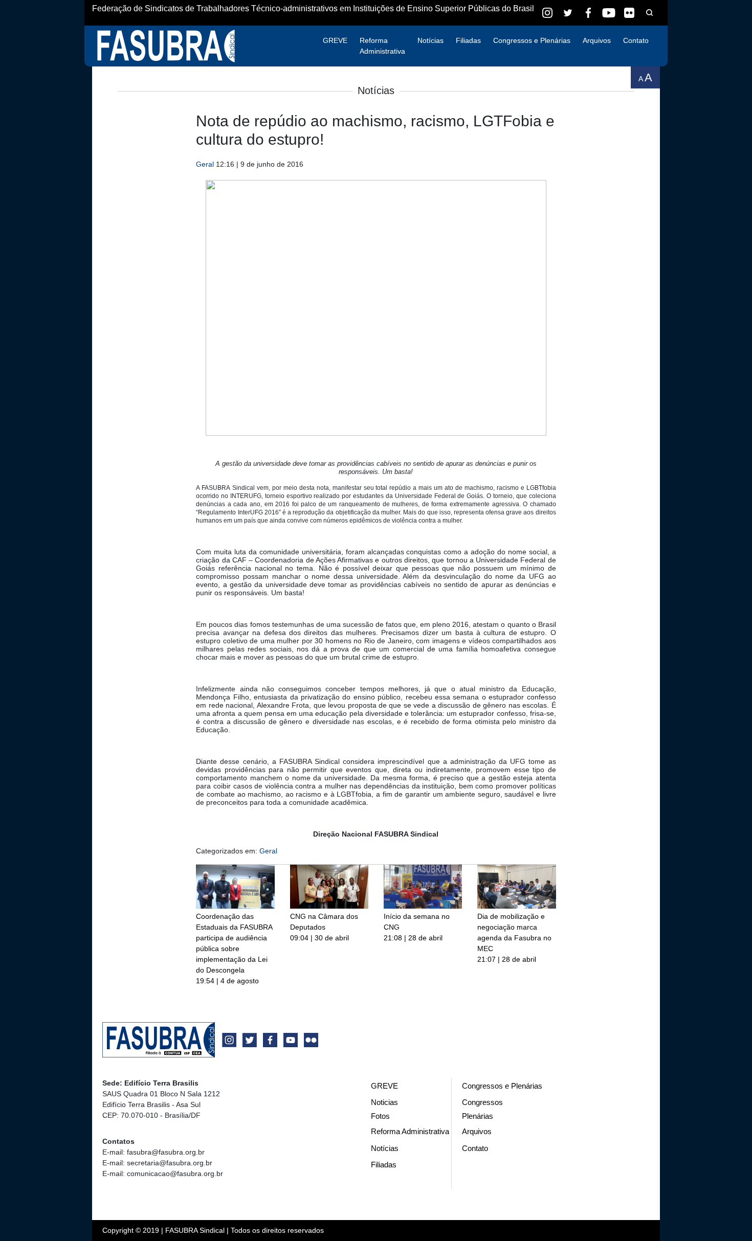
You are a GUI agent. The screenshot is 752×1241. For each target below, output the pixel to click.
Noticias (384, 1102)
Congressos (482, 1102)
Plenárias (477, 1116)
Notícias (430, 40)
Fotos (380, 1116)
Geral (205, 164)
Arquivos (597, 40)
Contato (636, 40)
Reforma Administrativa (382, 45)
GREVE (335, 40)
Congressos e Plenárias (531, 40)
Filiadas (468, 40)
